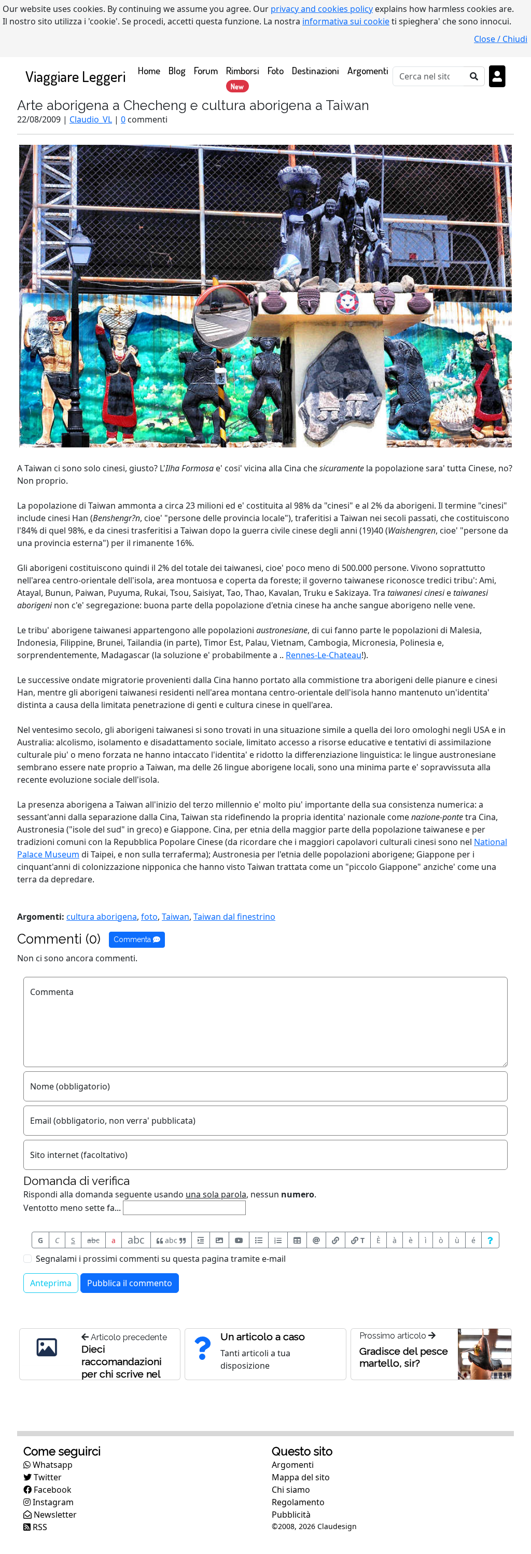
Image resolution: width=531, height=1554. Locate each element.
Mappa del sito (301, 1477)
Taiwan (175, 916)
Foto (276, 70)
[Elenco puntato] (259, 1240)
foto (149, 916)
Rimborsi (242, 77)
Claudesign (337, 1526)
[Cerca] (474, 76)
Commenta (133, 939)
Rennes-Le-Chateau (323, 655)
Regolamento (298, 1502)
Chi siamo (291, 1489)
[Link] (335, 1240)
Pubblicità (291, 1514)
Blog (177, 70)
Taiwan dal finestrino (234, 916)
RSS (39, 1527)
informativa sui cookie (345, 21)
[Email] (316, 1240)
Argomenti (367, 70)
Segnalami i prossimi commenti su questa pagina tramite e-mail (161, 1258)
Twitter (47, 1477)
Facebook (52, 1489)
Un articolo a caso (262, 1336)
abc (93, 1240)
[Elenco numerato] (278, 1240)
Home (151, 70)
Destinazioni (315, 70)
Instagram (52, 1502)
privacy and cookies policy (322, 9)
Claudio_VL (90, 119)
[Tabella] (297, 1240)
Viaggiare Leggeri (75, 76)
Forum (206, 70)
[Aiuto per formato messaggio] (490, 1240)
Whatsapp (52, 1464)
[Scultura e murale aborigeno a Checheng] (265, 295)
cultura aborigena (101, 916)
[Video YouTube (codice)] (239, 1240)
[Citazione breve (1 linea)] (200, 1240)
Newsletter (54, 1514)
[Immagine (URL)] (219, 1240)
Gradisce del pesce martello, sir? (403, 1357)
